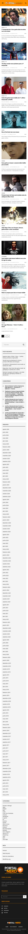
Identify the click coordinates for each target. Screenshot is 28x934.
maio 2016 (5, 789)
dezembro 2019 (7, 663)
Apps (4, 807)
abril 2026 (5, 441)
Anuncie (20, 926)
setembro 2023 (6, 531)
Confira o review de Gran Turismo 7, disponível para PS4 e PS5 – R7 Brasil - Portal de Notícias (14, 401)
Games (4, 822)
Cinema (3, 193)
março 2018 (6, 724)
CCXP (4, 811)
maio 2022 (5, 578)
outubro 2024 (6, 493)
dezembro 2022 (7, 558)
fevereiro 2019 (6, 692)
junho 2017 (6, 751)
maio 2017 (5, 754)
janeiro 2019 (6, 695)
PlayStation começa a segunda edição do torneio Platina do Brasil (14, 395)
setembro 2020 (6, 637)
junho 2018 (6, 716)
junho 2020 (6, 645)
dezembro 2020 (7, 628)
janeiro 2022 (6, 590)
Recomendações (7, 828)
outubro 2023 (6, 528)
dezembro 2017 (7, 733)
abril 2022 (5, 581)
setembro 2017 (6, 742)
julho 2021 (5, 607)
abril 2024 (5, 511)
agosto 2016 (6, 780)
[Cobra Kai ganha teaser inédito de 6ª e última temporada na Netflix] (14, 85)
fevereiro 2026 (6, 447)
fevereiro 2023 (6, 552)
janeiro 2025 (6, 485)
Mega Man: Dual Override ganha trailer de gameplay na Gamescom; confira (14, 369)
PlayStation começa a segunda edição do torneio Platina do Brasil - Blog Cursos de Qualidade (14, 393)
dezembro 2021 (7, 593)
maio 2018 (5, 718)
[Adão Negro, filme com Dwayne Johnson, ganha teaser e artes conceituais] (14, 215)
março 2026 (6, 444)
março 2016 (6, 795)
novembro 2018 (7, 701)
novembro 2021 (7, 596)
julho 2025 (5, 467)
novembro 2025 (7, 455)
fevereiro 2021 (6, 622)
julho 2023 (5, 537)
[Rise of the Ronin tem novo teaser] (14, 119)
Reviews (5, 830)
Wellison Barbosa (5, 33)
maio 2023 (5, 543)
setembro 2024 (6, 496)
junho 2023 (6, 540)
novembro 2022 (7, 561)
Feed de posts (6, 853)
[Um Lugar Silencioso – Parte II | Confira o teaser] (14, 312)
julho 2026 (5, 432)
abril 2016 (5, 792)
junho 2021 (6, 610)
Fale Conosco (13, 926)
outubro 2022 (6, 564)
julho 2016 (5, 783)
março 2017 (6, 759)
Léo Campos (4, 134)
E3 (3, 819)
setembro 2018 (6, 707)
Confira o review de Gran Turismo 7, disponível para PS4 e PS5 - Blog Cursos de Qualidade (14, 407)
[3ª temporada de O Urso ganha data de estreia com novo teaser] (14, 17)
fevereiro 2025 (6, 482)
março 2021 (6, 619)
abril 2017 (5, 756)
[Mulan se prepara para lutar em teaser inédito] (14, 280)
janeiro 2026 (6, 449)
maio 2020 (5, 648)
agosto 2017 (6, 745)
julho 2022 (5, 572)
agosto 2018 (6, 710)
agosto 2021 (6, 604)
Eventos (5, 821)
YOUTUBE (5, 839)
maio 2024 (5, 508)
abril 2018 (5, 721)
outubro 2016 (6, 774)
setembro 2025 (6, 461)
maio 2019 (5, 683)
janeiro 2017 (6, 765)
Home (7, 926)
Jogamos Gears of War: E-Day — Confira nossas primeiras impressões (13, 357)
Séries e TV (4, 27)
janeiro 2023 (6, 555)
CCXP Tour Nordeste (8, 813)
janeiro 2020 (6, 660)
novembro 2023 (7, 526)
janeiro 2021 (6, 625)
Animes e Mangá (7, 805)
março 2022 (6, 584)
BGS (4, 810)
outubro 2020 (6, 634)
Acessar (5, 850)
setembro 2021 (6, 602)
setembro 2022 (6, 566)
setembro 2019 (6, 672)
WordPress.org (6, 859)
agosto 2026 (6, 429)
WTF (4, 838)
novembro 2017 (7, 736)
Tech (4, 836)
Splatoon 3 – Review (10, 388)
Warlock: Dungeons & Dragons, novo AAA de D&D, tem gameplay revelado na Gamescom (13, 373)
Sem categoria (6, 831)
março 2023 (6, 549)
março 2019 (6, 689)
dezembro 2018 (7, 698)
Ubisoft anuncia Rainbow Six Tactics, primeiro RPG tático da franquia (12, 361)
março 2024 (6, 514)
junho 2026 (6, 435)
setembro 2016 (6, 777)
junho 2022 (6, 575)
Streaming (4, 256)
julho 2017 (5, 748)
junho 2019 (6, 680)
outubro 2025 (6, 458)
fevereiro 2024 (6, 517)
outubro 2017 (6, 739)
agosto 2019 (6, 675)
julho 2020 (5, 642)
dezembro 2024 (7, 488)
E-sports (5, 818)
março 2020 (6, 654)
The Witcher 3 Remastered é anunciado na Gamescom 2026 (14, 365)
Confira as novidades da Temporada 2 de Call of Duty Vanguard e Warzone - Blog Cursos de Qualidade (14, 414)
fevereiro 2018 (6, 727)
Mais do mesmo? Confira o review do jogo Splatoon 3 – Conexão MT (14, 386)
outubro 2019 (6, 669)
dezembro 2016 (7, 768)
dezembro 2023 (7, 523)
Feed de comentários (8, 856)
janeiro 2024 (6, 520)
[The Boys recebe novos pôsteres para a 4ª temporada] (14, 51)
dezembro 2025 (7, 452)
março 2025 (6, 479)
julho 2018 (5, 713)
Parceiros (5, 825)
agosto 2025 (6, 464)
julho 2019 (5, 678)
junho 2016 (6, 786)
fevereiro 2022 (6, 587)
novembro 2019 (7, 666)
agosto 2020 (6, 640)
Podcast (5, 827)
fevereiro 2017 (6, 762)
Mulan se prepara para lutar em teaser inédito (13, 292)
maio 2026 (5, 438)
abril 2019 (5, 686)
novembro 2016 (7, 771)
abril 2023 (5, 546)
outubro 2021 (6, 599)
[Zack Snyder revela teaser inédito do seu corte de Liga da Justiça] (14, 248)
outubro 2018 (6, 704)
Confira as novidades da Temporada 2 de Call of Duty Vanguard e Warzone (15, 417)
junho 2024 (6, 505)
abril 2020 (5, 651)
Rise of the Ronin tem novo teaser (10, 132)
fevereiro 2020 (6, 657)
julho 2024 (5, 502)
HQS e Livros (6, 824)
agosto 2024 (6, 499)
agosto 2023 (6, 534)
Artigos (4, 808)
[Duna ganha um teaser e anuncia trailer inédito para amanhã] (14, 150)
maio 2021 (5, 613)
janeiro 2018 (6, 730)
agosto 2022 (6, 569)
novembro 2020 (7, 631)
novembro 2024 (7, 490)
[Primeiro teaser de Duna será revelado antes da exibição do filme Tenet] (14, 183)
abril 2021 (5, 616)
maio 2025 (5, 473)
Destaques (5, 816)
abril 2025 (5, 476)
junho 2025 (6, 470)
